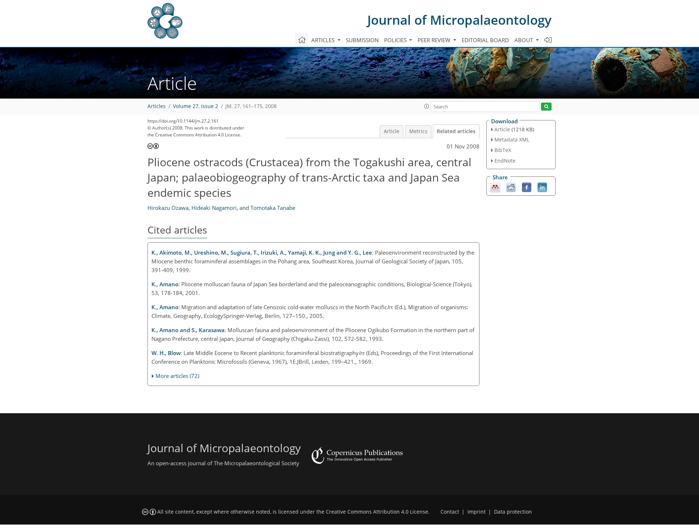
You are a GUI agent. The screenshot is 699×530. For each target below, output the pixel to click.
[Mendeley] (495, 186)
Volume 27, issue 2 (195, 106)
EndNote (505, 160)
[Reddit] (511, 186)
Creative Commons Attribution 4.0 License (377, 512)
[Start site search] (546, 107)
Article (391, 131)
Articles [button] (323, 40)
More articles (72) (177, 375)
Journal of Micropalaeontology (459, 19)
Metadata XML (511, 139)
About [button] (524, 40)
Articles (156, 106)
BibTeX (502, 150)
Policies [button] (396, 40)
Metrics (418, 131)
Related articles (456, 131)
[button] (426, 106)
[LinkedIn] (542, 186)
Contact (450, 512)
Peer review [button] (435, 40)
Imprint (476, 512)
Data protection (513, 512)
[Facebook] (527, 186)
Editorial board (485, 40)
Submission (362, 40)
